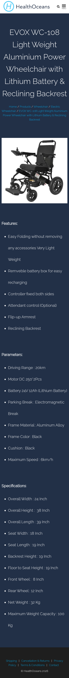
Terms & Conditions (33, 665)
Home (13, 106)
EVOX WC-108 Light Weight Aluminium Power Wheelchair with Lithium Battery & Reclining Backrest (35, 115)
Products (25, 106)
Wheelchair (41, 106)
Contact (54, 665)
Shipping (11, 660)
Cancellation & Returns (35, 660)
